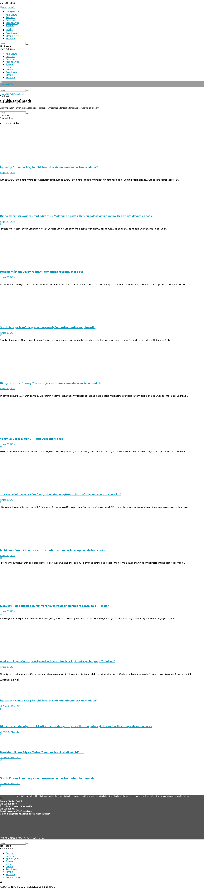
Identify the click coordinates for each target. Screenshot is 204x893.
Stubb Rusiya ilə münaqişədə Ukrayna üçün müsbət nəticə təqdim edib (47, 327)
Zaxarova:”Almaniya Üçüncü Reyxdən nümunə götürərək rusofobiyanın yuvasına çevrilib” (60, 494)
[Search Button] (27, 44)
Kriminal (10, 38)
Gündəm (10, 17)
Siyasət (10, 25)
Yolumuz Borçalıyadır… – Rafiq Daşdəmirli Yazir (31, 438)
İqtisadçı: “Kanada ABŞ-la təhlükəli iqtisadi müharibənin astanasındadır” (49, 167)
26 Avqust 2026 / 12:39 (10, 706)
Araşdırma (11, 33)
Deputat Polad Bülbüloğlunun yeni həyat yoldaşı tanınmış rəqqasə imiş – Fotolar (54, 605)
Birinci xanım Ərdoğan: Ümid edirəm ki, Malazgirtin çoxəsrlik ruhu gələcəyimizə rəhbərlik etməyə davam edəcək (76, 216)
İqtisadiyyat (12, 22)
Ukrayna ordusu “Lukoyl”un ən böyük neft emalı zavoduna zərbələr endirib (50, 383)
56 (1, 446)
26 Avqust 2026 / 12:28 (10, 732)
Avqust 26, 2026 (7, 172)
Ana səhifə (4, 94)
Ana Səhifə (11, 15)
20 (1, 279)
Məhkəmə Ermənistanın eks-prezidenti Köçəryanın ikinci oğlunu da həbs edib (52, 550)
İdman (9, 36)
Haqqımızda (12, 11)
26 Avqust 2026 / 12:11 (10, 783)
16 (1, 558)
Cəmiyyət (11, 20)
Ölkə (8, 28)
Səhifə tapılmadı (17, 94)
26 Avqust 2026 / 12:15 (10, 757)
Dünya (9, 30)
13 (1, 224)
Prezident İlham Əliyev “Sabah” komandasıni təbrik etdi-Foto (42, 271)
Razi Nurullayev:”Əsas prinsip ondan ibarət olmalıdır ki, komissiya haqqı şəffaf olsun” (57, 661)
